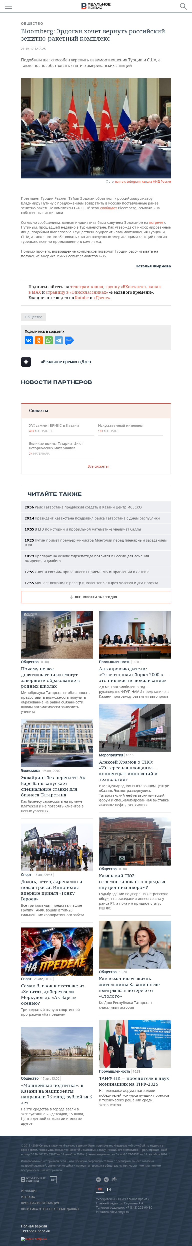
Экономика (30, 771)
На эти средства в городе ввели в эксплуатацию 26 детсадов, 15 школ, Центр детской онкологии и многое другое (56, 1104)
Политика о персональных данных (50, 1209)
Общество (32, 23)
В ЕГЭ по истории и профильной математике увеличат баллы (83, 529)
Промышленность (114, 662)
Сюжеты (38, 410)
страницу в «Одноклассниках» (77, 292)
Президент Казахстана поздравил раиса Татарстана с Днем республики (92, 518)
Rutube (82, 297)
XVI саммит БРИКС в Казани (54, 428)
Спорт (26, 875)
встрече (156, 222)
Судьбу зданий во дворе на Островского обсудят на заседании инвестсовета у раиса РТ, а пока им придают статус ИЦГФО (133, 891)
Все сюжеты (98, 466)
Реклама (28, 1197)
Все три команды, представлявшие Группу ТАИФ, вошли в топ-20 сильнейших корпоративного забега (52, 898)
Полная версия (34, 1226)
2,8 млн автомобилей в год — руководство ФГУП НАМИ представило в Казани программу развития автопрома (133, 682)
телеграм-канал (86, 286)
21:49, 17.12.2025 (33, 49)
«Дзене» (102, 297)
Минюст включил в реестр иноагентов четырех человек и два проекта (91, 582)
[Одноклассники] (39, 340)
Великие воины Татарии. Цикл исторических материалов (55, 448)
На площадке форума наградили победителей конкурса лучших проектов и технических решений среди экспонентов (134, 1091)
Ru (100, 1189)
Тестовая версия (35, 1230)
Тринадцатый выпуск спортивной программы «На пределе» (52, 1000)
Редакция (29, 1191)
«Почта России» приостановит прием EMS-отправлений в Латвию (87, 571)
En (109, 1189)
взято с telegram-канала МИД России (143, 181)
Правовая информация (40, 1203)
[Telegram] (59, 340)
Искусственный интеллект (121, 428)
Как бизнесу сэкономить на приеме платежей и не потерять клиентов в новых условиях (53, 794)
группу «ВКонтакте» (125, 286)
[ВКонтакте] (29, 340)
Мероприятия (111, 755)
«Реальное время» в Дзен (66, 361)
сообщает (108, 207)
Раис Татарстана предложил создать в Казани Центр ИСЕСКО (83, 507)
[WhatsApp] (49, 340)
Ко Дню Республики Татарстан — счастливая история (129, 993)
